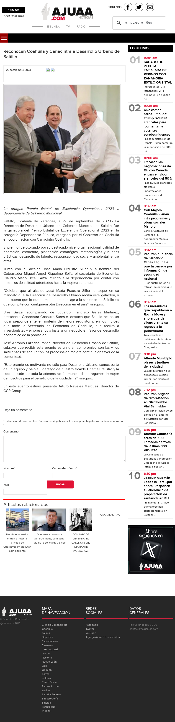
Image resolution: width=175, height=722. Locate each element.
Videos (46, 710)
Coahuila (47, 628)
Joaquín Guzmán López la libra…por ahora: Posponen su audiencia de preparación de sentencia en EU (158, 488)
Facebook (92, 624)
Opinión (47, 669)
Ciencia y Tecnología (54, 624)
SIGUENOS (114, 7)
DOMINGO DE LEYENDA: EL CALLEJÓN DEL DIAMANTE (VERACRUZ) (81, 542)
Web (6, 485)
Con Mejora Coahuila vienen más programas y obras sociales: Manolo (157, 218)
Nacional (47, 657)
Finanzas (47, 645)
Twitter (90, 628)
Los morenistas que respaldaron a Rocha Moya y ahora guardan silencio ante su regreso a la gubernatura (158, 318)
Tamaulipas (49, 706)
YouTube (91, 633)
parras (45, 674)
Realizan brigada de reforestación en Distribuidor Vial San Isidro (157, 400)
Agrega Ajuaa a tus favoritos (103, 637)
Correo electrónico (64, 468)
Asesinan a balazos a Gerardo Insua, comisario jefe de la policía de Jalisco (49, 538)
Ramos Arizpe (50, 686)
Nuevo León (49, 661)
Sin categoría (50, 698)
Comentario (10, 431)
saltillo (46, 690)
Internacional (50, 649)
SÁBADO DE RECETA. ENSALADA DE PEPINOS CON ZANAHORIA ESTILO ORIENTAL (158, 72)
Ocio (45, 665)
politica (46, 678)
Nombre (9, 468)
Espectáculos (50, 641)
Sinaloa (46, 702)
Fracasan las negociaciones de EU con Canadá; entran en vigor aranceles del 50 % (158, 170)
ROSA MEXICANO (109, 514)
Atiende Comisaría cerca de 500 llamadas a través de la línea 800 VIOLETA (158, 442)
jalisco (46, 653)
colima (46, 633)
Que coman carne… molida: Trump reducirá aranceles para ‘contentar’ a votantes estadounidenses (157, 122)
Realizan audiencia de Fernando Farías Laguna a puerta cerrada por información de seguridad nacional (158, 266)
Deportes (47, 637)
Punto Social (49, 682)
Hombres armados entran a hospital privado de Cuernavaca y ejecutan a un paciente (17, 542)
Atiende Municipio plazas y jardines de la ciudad (158, 362)
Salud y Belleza (51, 694)
